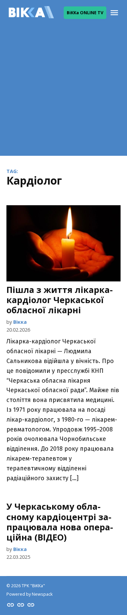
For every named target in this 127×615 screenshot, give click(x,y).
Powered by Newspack (29, 594)
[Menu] (115, 13)
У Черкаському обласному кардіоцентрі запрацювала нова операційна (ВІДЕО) (59, 522)
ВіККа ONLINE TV (85, 13)
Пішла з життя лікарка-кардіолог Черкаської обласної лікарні (59, 300)
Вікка (20, 322)
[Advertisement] (63, 92)
